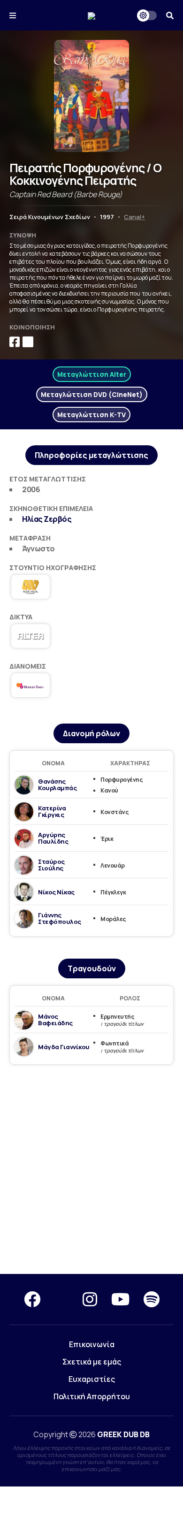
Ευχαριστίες (92, 1379)
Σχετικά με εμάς (91, 1362)
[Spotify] (152, 1299)
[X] (61, 1299)
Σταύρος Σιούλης (51, 864)
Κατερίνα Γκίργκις (52, 811)
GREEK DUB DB (123, 1434)
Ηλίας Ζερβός (46, 519)
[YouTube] (120, 1299)
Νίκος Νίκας (56, 892)
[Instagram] (90, 1299)
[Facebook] (32, 1299)
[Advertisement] (91, 1169)
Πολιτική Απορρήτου (91, 1396)
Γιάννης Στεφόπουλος (59, 918)
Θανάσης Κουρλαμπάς (57, 784)
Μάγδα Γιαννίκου (64, 1047)
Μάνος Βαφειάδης (55, 1019)
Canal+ (134, 217)
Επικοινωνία (91, 1344)
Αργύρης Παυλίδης (53, 838)
